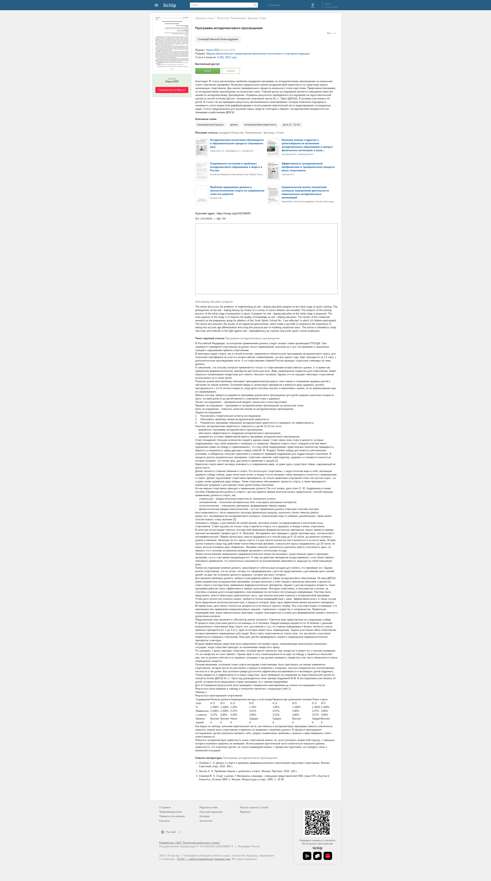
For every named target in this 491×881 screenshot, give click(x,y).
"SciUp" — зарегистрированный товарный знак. (203, 859)
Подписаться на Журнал (171, 90)
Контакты (164, 820)
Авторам (204, 816)
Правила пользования (172, 816)
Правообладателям (170, 811)
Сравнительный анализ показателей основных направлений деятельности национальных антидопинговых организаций (305, 192)
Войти (328, 4)
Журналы (245, 811)
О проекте (165, 807)
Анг (334, 33)
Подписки (274, 5)
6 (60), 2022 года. (227, 57)
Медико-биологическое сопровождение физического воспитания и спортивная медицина (258, 53)
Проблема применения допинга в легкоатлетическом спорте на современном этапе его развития (237, 191)
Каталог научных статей (254, 807)
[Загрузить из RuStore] (317, 856)
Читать (207, 71)
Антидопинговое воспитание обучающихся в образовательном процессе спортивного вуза (237, 143)
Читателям (205, 820)
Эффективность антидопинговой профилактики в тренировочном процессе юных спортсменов (308, 167)
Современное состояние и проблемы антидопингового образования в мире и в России (236, 167)
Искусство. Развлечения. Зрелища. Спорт (241, 18)
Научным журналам (210, 811)
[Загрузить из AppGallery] (327, 856)
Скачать (231, 71)
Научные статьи (204, 18)
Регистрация (331, 7)
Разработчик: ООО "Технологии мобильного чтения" (189, 842)
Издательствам (208, 807)
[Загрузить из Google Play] (307, 856)
